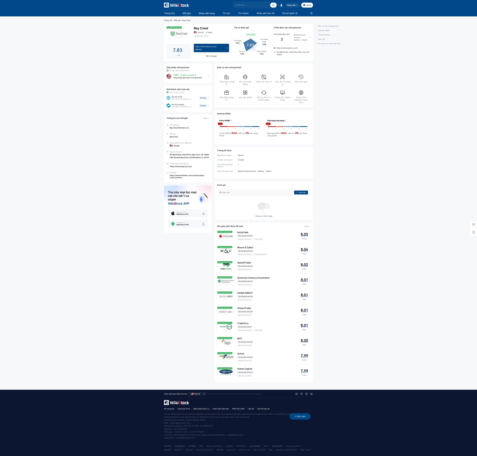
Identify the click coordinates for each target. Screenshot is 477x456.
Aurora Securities (293, 446)
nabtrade (189, 450)
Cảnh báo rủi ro (184, 409)
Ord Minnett (241, 446)
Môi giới (187, 13)
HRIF (201, 446)
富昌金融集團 (255, 446)
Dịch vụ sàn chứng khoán (328, 26)
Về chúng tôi (169, 409)
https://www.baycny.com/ (181, 166)
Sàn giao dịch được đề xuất (329, 43)
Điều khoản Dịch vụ (201, 409)
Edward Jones (244, 450)
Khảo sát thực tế (265, 13)
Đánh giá (321, 39)
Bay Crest (186, 20)
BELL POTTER (259, 450)
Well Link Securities (214, 446)
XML (270, 450)
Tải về (308, 5)
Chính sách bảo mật (221, 409)
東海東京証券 (277, 446)
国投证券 (220, 450)
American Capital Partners (286, 450)
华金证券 (167, 446)
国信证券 (178, 450)
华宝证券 (304, 450)
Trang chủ (169, 13)
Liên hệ (251, 409)
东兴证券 (167, 450)
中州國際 (192, 446)
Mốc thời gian (211, 56)
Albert (266, 446)
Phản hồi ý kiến (238, 409)
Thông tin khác (324, 35)
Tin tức (226, 13)
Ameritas (229, 446)
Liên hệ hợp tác (263, 409)
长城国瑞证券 (180, 446)
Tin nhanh (243, 13)
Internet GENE (323, 30)
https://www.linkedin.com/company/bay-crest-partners (187, 176)
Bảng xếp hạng (207, 13)
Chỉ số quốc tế (289, 13)
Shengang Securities (204, 450)
